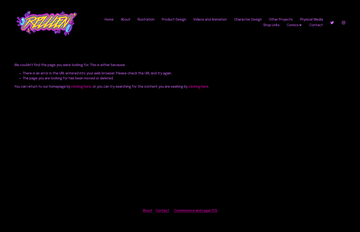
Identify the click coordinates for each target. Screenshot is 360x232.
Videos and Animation (210, 19)
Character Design (248, 19)
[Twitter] (332, 23)
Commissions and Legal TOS (195, 210)
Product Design (174, 19)
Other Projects (281, 19)
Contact (316, 25)
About (125, 19)
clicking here (81, 86)
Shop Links (271, 25)
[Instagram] (343, 23)
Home (109, 19)
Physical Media (311, 19)
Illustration (146, 19)
